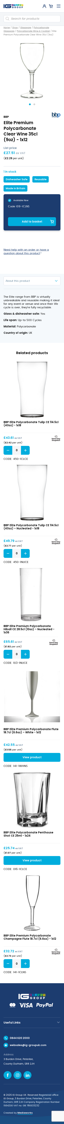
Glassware (25, 28)
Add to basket (32, 221)
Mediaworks (25, 1112)
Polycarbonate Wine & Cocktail (33, 31)
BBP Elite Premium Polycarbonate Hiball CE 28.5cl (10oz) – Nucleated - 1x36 (29, 629)
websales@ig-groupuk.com (28, 1045)
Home (7, 28)
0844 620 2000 (20, 1038)
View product (32, 389)
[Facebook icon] (8, 1075)
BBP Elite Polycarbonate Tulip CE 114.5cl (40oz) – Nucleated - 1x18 (31, 526)
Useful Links (12, 1023)
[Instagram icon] (18, 1075)
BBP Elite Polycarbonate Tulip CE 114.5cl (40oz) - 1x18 (31, 423)
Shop (15, 28)
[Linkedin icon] (27, 1075)
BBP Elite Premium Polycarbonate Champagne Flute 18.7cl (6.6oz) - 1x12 (30, 937)
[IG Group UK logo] (13, 6)
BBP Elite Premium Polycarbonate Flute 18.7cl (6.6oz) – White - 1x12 (31, 730)
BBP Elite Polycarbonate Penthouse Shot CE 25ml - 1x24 (28, 834)
